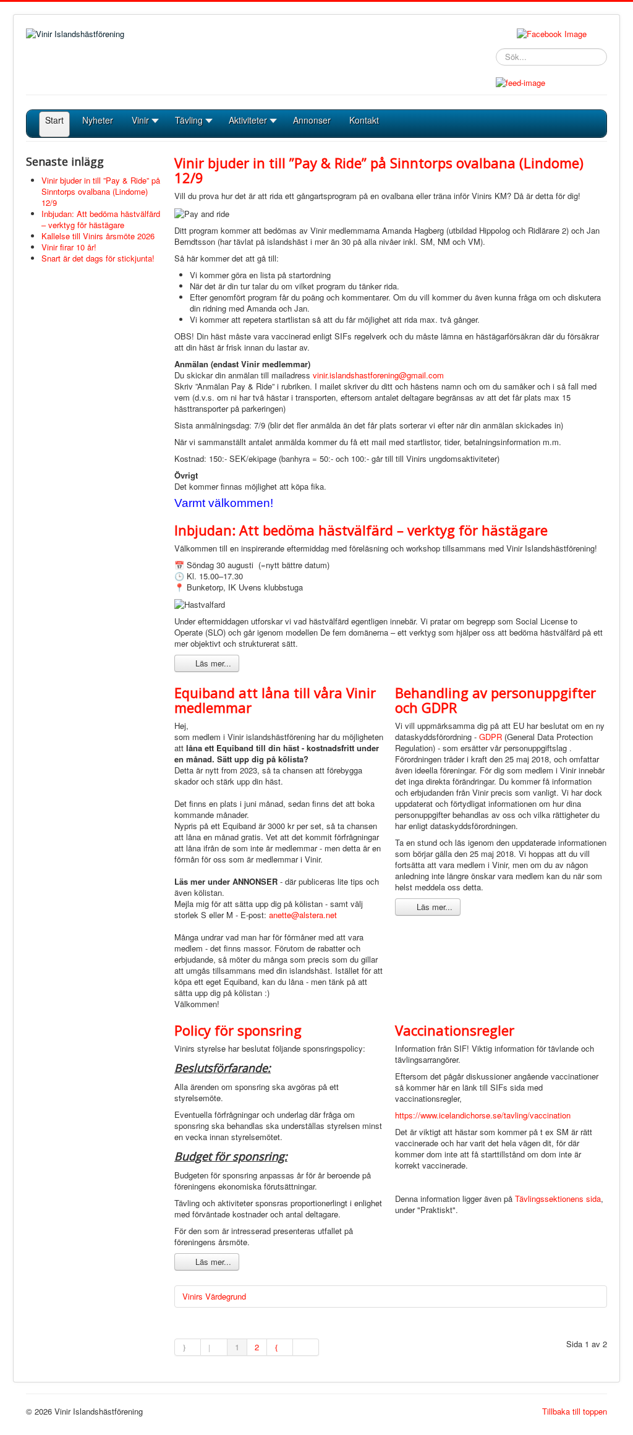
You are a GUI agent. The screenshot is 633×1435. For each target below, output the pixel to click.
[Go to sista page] (306, 1347)
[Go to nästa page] (280, 1347)
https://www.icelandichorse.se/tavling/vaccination (483, 1115)
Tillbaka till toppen (574, 1411)
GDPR (490, 737)
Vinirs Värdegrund (214, 1296)
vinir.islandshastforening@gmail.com (378, 375)
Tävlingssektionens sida (558, 1198)
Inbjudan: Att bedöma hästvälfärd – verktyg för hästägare (361, 530)
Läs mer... (212, 663)
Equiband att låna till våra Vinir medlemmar (275, 700)
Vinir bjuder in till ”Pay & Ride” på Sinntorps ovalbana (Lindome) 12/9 (379, 170)
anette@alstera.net (303, 915)
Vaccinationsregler (454, 1030)
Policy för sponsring (238, 1030)
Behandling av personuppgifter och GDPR (495, 700)
